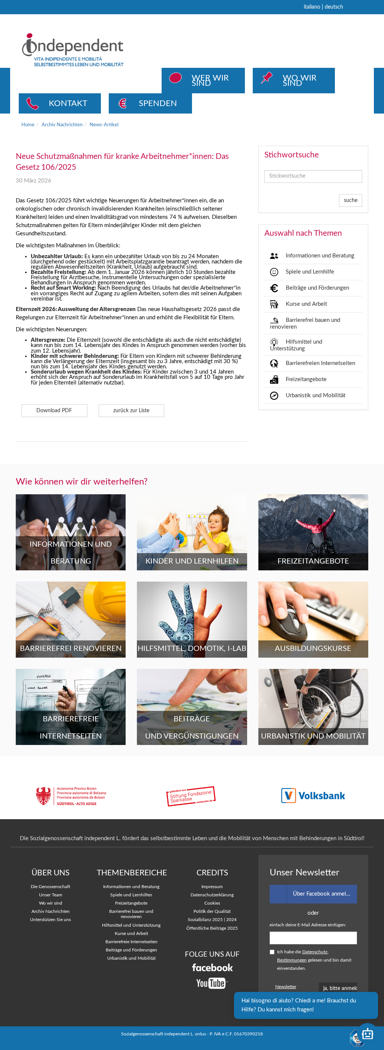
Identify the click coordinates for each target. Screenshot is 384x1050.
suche (350, 200)
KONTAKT (68, 103)
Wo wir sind (50, 903)
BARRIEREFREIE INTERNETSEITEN (71, 727)
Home (27, 124)
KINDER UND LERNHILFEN (192, 561)
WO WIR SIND (299, 80)
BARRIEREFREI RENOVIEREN (71, 648)
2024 (231, 920)
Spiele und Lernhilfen (131, 895)
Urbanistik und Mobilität (315, 395)
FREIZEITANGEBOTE (313, 561)
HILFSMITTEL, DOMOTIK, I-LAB (192, 648)
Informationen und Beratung (320, 256)
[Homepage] (85, 50)
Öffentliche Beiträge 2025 (212, 928)
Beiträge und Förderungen (317, 288)
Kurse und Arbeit (306, 304)
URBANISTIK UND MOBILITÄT (313, 736)
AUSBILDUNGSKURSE (313, 648)
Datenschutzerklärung (212, 895)
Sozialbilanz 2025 (205, 920)
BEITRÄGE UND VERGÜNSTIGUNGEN (191, 727)
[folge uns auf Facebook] (212, 967)
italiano (312, 7)
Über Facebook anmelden (324, 894)
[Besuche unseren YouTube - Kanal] (212, 983)
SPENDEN (158, 103)
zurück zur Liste (131, 410)
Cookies (212, 903)
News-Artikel (104, 124)
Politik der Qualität (212, 911)
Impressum (212, 887)
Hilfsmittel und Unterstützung (296, 345)
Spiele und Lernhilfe (310, 272)
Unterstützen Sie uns (50, 920)
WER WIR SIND (210, 80)
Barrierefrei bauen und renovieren (305, 323)
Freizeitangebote (306, 379)
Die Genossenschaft (50, 887)
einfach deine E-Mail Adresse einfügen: (308, 925)
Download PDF (54, 410)
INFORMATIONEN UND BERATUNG (71, 553)
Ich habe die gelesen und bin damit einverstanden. (314, 960)
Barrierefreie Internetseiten (131, 942)
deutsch (334, 7)
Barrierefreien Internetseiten (320, 363)
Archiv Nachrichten (62, 124)
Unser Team (50, 895)
